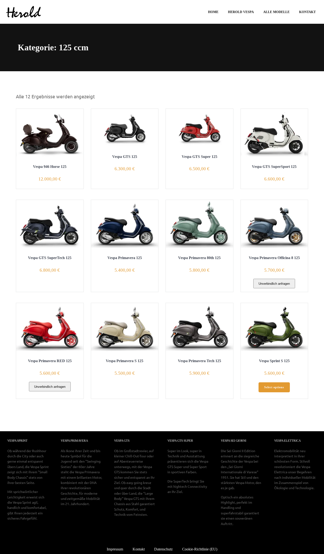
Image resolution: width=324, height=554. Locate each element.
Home (213, 12)
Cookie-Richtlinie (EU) (199, 549)
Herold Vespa (241, 12)
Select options (274, 387)
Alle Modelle (276, 12)
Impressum (115, 549)
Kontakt (307, 12)
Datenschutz (163, 549)
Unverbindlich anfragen (274, 283)
